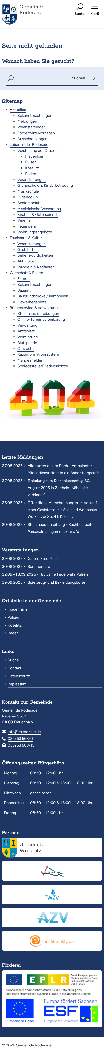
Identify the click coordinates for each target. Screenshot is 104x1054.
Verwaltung (27, 325)
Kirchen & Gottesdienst (37, 214)
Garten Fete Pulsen (44, 558)
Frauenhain (34, 156)
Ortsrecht (25, 348)
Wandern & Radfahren (36, 267)
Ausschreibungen (32, 138)
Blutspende (27, 342)
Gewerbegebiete (32, 302)
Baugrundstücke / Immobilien (42, 296)
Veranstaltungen (31, 127)
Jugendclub (27, 197)
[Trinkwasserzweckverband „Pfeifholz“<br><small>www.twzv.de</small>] (52, 894)
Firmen (23, 278)
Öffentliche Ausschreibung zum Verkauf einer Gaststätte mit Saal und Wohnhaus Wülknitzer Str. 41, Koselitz (62, 509)
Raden (30, 173)
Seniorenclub (28, 203)
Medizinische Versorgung (39, 208)
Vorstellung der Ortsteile (38, 150)
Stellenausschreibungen (38, 313)
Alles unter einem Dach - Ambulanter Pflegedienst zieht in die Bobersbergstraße (64, 469)
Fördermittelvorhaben (36, 133)
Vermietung (27, 337)
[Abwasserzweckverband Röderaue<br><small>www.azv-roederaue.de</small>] (52, 917)
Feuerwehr (26, 226)
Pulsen (31, 162)
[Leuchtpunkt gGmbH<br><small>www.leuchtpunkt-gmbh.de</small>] (52, 941)
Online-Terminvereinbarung (41, 319)
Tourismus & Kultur (26, 238)
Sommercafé (39, 566)
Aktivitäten (27, 261)
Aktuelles (18, 109)
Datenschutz (19, 676)
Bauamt (24, 290)
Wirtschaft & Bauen (26, 272)
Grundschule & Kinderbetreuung (45, 185)
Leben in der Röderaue (29, 144)
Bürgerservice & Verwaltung (34, 307)
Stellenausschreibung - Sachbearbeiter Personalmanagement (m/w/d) (61, 528)
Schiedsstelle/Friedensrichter (42, 366)
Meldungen (27, 121)
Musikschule (28, 191)
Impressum (17, 684)
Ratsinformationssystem (38, 354)
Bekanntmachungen (34, 115)
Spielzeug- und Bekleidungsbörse (56, 582)
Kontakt (14, 668)
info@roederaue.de (24, 731)
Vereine (24, 220)
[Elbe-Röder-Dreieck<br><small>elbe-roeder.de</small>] (52, 871)
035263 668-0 (20, 738)
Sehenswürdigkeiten (35, 255)
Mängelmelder (29, 360)
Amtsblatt (26, 331)
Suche (13, 660)
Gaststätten (27, 249)
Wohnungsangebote (34, 232)
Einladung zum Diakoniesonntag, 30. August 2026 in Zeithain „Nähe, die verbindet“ (59, 487)
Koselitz (32, 168)
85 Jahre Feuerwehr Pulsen (64, 574)
